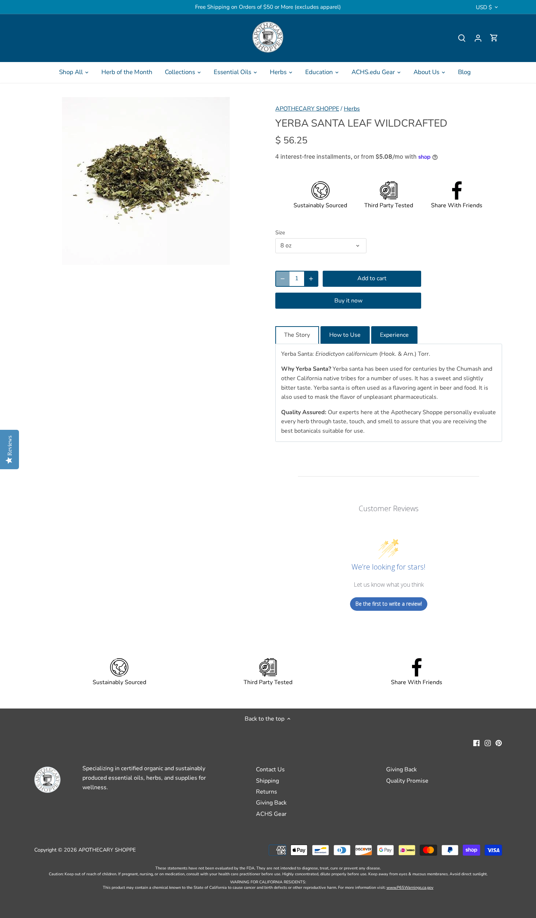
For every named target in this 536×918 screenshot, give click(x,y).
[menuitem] (74, 72)
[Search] (462, 38)
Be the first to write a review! (389, 603)
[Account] (478, 38)
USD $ (484, 7)
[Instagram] (488, 742)
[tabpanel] (388, 393)
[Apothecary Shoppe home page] (267, 37)
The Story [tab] (297, 335)
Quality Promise (407, 781)
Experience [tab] (394, 335)
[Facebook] (476, 742)
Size (280, 233)
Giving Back (271, 803)
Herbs (352, 109)
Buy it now (348, 301)
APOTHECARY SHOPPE (307, 109)
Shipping (267, 781)
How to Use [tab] (345, 335)
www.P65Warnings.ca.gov (410, 887)
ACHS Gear (271, 814)
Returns (266, 792)
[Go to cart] (494, 38)
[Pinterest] (499, 742)
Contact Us (270, 769)
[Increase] (311, 278)
